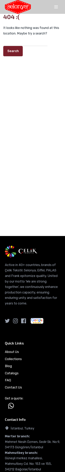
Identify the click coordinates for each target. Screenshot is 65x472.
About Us (12, 352)
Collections (13, 359)
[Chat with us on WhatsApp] (11, 406)
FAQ (8, 380)
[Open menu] (56, 7)
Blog (8, 366)
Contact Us (13, 387)
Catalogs (11, 373)
